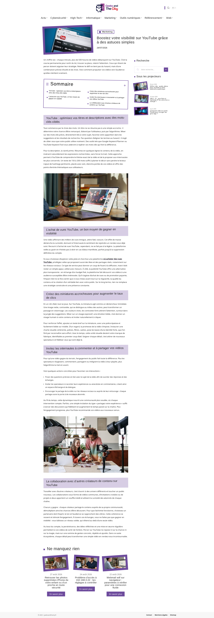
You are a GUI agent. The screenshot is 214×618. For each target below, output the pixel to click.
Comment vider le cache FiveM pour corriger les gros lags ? (159, 112)
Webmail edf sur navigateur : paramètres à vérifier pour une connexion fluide (115, 582)
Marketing (107, 32)
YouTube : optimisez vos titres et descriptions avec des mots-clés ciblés (65, 92)
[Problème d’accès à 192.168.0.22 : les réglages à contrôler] (86, 563)
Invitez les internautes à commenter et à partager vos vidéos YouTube (107, 98)
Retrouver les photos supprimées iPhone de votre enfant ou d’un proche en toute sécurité (56, 582)
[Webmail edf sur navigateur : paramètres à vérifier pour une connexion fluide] (115, 563)
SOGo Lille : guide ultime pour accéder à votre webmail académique (159, 87)
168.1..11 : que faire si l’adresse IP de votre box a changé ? (159, 100)
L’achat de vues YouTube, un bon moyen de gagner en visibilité (64, 97)
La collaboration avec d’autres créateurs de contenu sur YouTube (105, 104)
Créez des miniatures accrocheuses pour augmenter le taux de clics (104, 92)
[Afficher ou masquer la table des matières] (99, 85)
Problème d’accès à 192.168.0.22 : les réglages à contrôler (86, 580)
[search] (168, 8)
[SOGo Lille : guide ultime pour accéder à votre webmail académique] (140, 86)
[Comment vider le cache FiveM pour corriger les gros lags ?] (141, 111)
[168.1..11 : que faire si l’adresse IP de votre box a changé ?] (141, 98)
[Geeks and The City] (107, 7)
